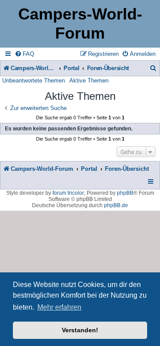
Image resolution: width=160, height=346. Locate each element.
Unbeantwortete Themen (33, 80)
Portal (71, 68)
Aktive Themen (88, 80)
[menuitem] (24, 53)
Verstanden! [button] (80, 330)
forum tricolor (68, 193)
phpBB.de (116, 205)
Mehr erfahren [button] (59, 307)
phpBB (125, 193)
